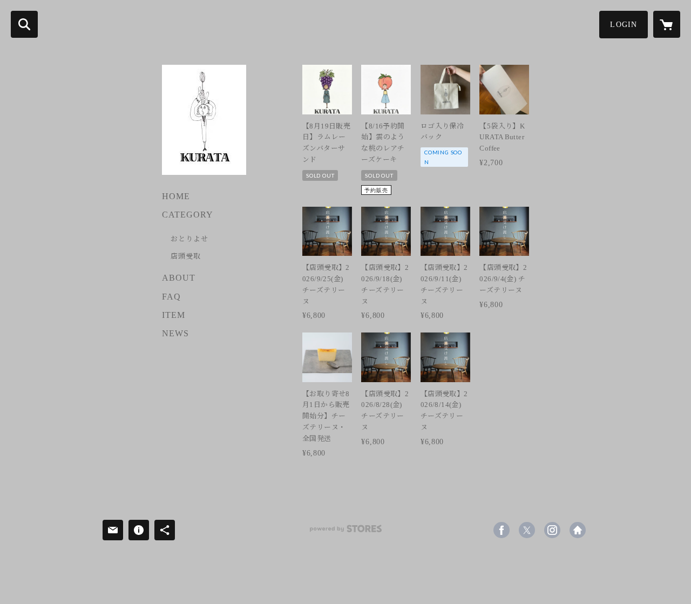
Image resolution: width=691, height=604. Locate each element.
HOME (176, 196)
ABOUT (178, 277)
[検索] (24, 24)
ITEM (173, 315)
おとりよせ (189, 239)
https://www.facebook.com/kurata (501, 530)
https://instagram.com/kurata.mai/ (552, 530)
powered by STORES (345, 532)
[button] (623, 24)
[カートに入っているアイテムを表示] (666, 24)
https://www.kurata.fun (578, 530)
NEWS (175, 333)
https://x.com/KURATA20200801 (527, 530)
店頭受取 (186, 256)
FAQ (171, 296)
